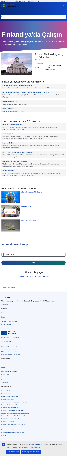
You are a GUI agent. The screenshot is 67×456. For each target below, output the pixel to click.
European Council (6, 393)
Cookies (3, 379)
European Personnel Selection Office (11, 429)
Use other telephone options (9, 349)
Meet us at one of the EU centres (10, 354)
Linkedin (39, 276)
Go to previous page (9, 287)
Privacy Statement (6, 324)
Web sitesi (38, 59)
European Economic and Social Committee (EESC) (15, 413)
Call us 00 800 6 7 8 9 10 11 (9, 346)
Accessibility (4, 304)
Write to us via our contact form (10, 351)
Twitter (31, 276)
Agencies (3, 435)
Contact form (26, 206)
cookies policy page (34, 444)
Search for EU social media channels (11, 363)
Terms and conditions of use (9, 321)
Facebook (22, 276)
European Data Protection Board (10, 427)
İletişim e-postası (39, 63)
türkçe (63, 6)
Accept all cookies (13, 452)
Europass (5, 297)
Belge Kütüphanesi (28, 220)
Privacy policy (5, 374)
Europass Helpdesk (6, 313)
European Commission (7, 399)
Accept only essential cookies (31, 452)
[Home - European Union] (8, 6)
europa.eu (16, 337)
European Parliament (7, 391)
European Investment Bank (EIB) (10, 418)
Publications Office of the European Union (12, 432)
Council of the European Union (9, 396)
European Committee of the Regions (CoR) (13, 416)
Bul (33, 263)
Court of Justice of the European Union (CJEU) (14, 402)
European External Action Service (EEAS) (12, 410)
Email (47, 276)
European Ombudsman (7, 421)
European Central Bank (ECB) (9, 405)
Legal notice (4, 377)
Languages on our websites (9, 371)
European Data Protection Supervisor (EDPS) (13, 424)
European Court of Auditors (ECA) (10, 407)
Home (3, 17)
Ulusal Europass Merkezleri (31, 192)
